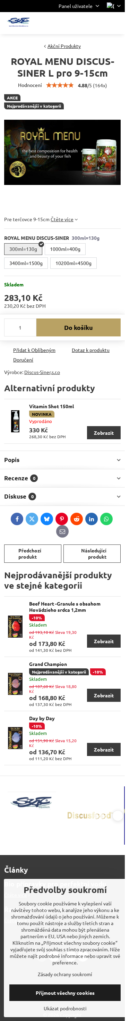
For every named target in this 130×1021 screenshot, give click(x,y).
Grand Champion (48, 664)
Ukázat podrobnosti (65, 1008)
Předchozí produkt (29, 553)
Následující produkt (93, 553)
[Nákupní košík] (100, 23)
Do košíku (78, 327)
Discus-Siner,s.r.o (42, 372)
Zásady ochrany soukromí (65, 974)
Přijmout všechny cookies (65, 993)
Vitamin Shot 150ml (51, 406)
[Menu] (116, 23)
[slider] (60, 85)
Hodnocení (30, 85)
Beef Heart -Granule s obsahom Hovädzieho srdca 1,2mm (65, 606)
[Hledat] (83, 23)
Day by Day (42, 718)
